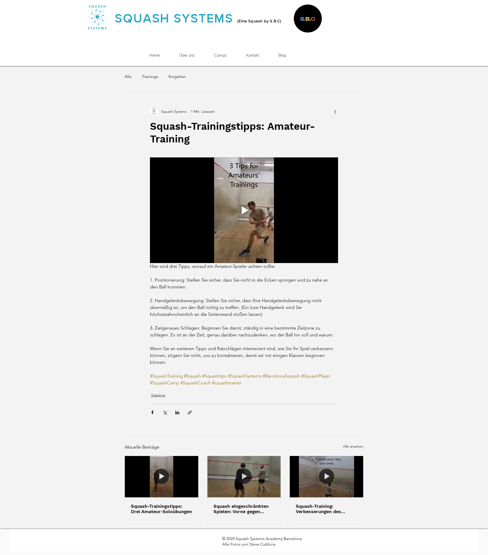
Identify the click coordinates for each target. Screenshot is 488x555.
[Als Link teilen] (189, 412)
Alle (128, 76)
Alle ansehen (353, 446)
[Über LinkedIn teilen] (177, 412)
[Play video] (244, 210)
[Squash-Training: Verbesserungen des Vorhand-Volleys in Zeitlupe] (326, 476)
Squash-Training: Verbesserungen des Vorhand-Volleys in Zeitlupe (318, 508)
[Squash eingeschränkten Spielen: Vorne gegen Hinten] (244, 476)
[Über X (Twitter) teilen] (164, 412)
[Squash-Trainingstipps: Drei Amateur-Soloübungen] (161, 476)
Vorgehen (177, 76)
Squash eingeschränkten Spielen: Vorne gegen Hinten (241, 508)
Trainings (150, 76)
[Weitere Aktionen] (335, 111)
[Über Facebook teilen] (152, 412)
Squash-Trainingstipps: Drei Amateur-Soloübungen (161, 508)
